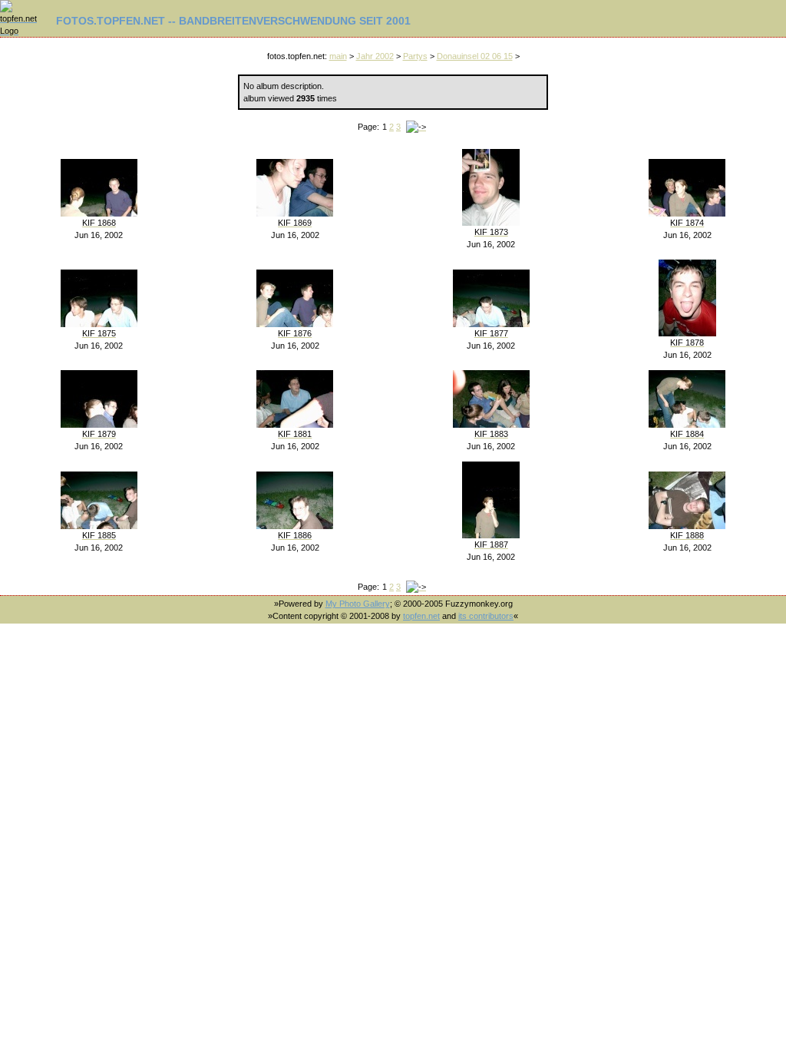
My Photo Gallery (357, 603)
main (338, 56)
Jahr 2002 (375, 56)
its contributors (486, 615)
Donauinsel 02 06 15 (475, 56)
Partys (415, 56)
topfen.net (421, 615)
